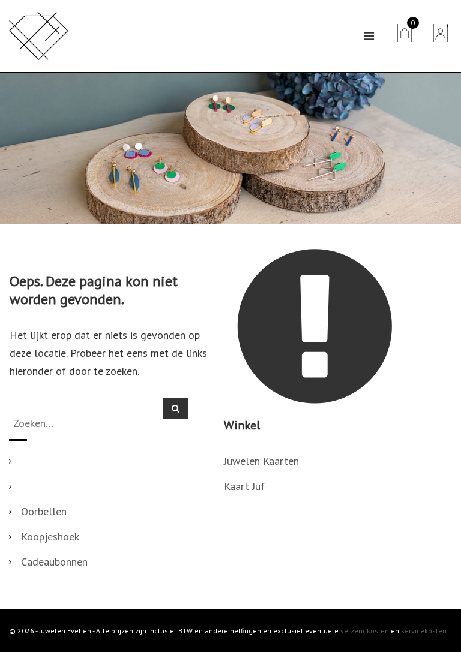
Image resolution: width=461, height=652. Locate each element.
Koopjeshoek (50, 536)
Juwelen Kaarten (261, 461)
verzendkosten (364, 630)
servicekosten (424, 630)
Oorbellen (44, 511)
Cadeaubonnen (54, 562)
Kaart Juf (244, 486)
